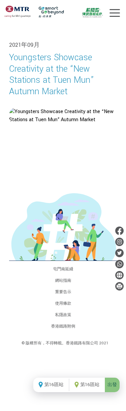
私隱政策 (63, 314)
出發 (112, 385)
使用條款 (63, 303)
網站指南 (63, 280)
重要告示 (63, 292)
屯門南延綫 (63, 269)
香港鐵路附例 (63, 326)
